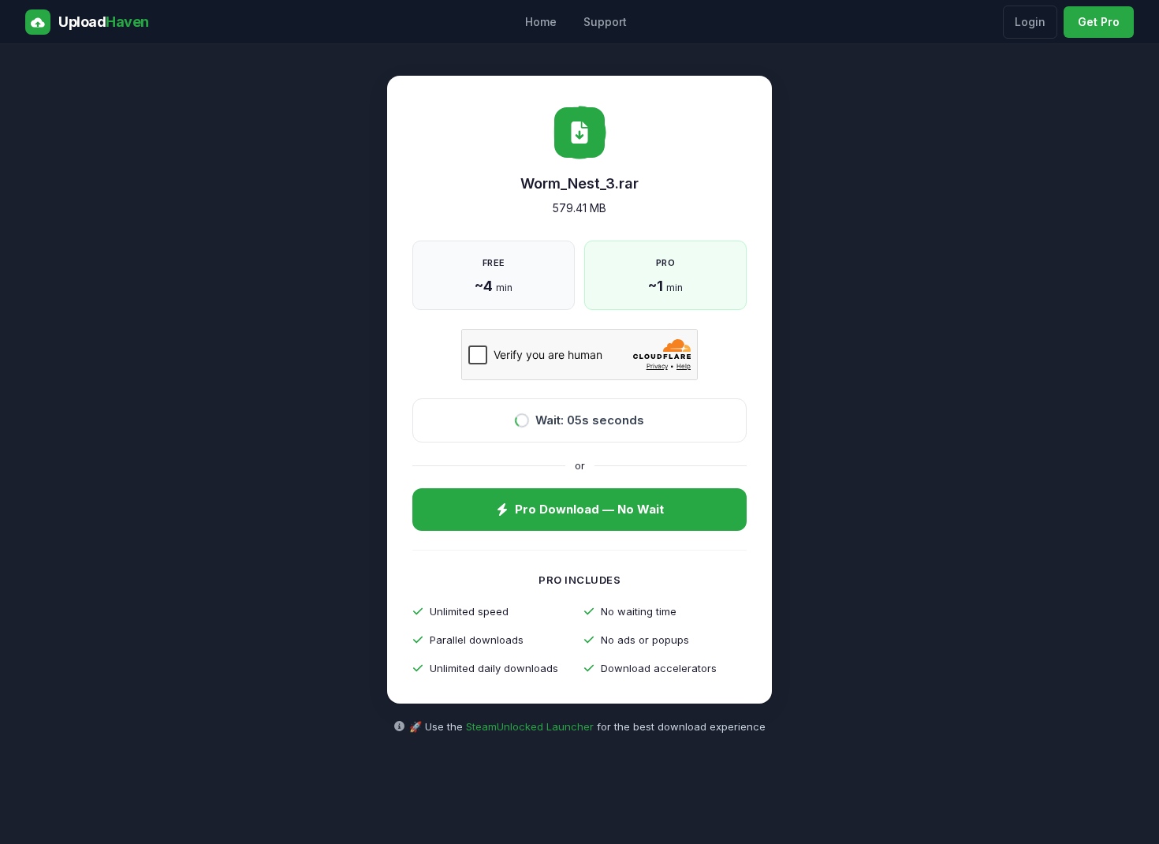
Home (541, 21)
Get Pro (1099, 21)
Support (605, 21)
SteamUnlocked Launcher (530, 726)
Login (1030, 21)
